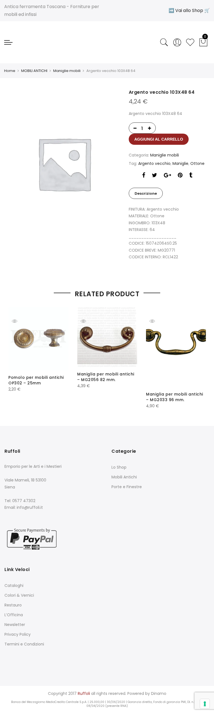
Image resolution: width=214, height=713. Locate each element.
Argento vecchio (154, 163)
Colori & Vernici (19, 595)
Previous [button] (17, 354)
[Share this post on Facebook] (143, 175)
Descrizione (146, 193)
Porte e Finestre (126, 487)
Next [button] (196, 354)
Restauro (13, 605)
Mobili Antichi (124, 477)
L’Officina (13, 615)
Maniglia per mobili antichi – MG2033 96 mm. (174, 397)
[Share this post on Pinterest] (180, 175)
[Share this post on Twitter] (154, 175)
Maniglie (180, 163)
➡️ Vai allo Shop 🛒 (189, 10)
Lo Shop (119, 467)
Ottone (197, 163)
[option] (64, 163)
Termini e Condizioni (24, 644)
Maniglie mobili (67, 70)
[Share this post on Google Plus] (167, 175)
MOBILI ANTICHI (34, 70)
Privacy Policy (17, 634)
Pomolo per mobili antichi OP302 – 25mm (36, 380)
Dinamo (158, 693)
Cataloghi (13, 585)
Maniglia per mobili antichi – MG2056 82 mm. (105, 376)
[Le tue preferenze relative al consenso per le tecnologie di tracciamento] (205, 704)
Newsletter (14, 624)
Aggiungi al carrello (158, 139)
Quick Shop (19, 321)
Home (9, 70)
